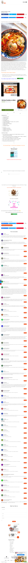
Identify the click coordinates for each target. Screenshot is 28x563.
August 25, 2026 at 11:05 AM (6, 326)
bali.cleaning (5, 265)
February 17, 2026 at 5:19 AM (6, 485)
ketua (4, 281)
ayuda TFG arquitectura (6, 319)
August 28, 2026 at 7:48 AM (6, 275)
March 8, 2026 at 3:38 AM (5, 480)
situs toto (4, 309)
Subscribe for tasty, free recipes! (7, 225)
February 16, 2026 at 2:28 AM (6, 490)
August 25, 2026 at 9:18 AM (6, 335)
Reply (25, 238)
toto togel (4, 303)
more (17, 531)
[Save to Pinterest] (0, 284)
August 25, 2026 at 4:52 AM (6, 343)
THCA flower (5, 382)
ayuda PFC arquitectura (6, 325)
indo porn (4, 233)
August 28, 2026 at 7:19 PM (6, 253)
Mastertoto (4, 449)
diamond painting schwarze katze (7, 365)
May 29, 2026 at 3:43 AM (5, 425)
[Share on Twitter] (0, 282)
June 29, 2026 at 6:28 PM (5, 419)
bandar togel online (6, 342)
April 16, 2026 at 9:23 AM (5, 440)
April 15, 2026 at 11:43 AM (5, 445)
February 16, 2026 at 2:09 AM (6, 495)
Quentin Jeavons (5, 413)
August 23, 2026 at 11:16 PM (6, 371)
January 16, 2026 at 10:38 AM (6, 500)
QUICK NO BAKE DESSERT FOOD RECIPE (14, 187)
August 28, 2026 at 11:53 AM (6, 258)
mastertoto (5, 429)
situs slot (4, 395)
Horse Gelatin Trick (5, 247)
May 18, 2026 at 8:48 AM (5, 430)
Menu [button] (24, 2)
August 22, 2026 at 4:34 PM (6, 402)
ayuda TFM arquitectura (6, 334)
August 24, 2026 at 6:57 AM (6, 359)
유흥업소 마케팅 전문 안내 (6, 297)
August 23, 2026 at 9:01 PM (6, 378)
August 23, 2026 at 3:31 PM (6, 383)
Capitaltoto (4, 434)
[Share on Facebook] (0, 281)
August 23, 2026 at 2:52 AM (6, 391)
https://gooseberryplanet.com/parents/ (8, 474)
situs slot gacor (5, 314)
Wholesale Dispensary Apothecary (7, 377)
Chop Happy (5, 3)
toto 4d (4, 439)
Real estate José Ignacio (6, 390)
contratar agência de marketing (7, 240)
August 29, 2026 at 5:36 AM (6, 234)
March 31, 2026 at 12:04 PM (6, 460)
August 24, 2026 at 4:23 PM (6, 354)
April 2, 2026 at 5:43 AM (5, 455)
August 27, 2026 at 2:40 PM (6, 287)
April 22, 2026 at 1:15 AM (5, 435)
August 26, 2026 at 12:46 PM (6, 304)
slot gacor (4, 408)
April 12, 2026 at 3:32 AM (5, 450)
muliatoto (4, 444)
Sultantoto (4, 454)
